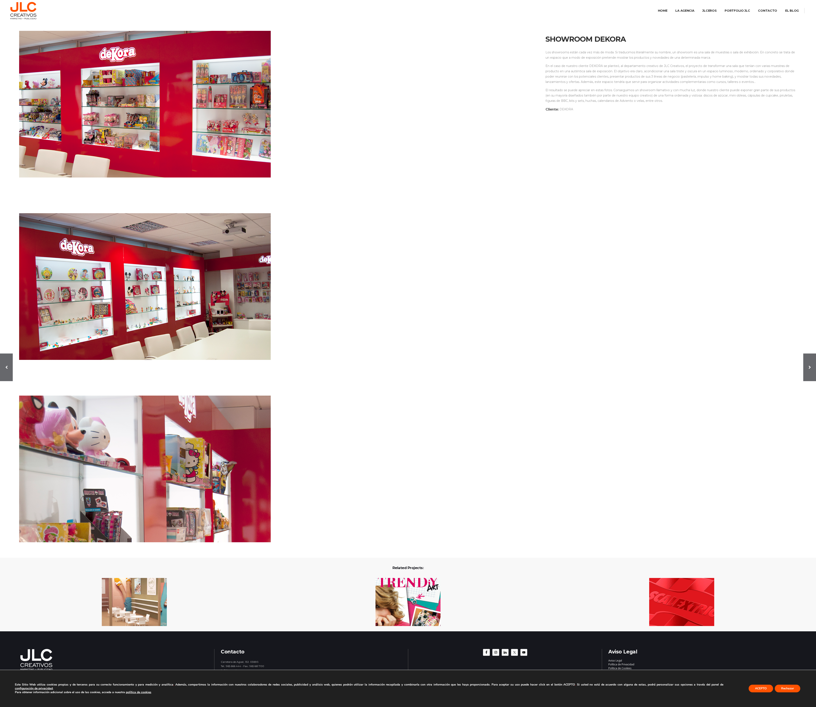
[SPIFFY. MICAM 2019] (131, 602)
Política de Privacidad (621, 664)
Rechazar (787, 688)
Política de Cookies (619, 668)
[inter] (274, 104)
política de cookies (138, 692)
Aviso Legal (615, 660)
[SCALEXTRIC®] (679, 602)
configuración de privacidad (34, 688)
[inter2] (274, 286)
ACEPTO (761, 688)
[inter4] (274, 469)
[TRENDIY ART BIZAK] (405, 602)
